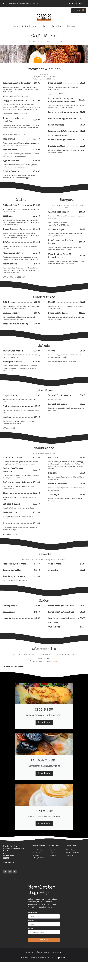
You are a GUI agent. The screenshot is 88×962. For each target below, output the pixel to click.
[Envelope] (79, 3)
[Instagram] (76, 3)
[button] (40, 666)
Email (30, 928)
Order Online (29, 26)
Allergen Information (14, 666)
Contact (71, 26)
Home (15, 26)
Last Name (32, 921)
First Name (32, 913)
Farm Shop (57, 26)
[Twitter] (72, 3)
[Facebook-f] (69, 3)
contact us (54, 661)
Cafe (45, 26)
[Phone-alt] (83, 3)
